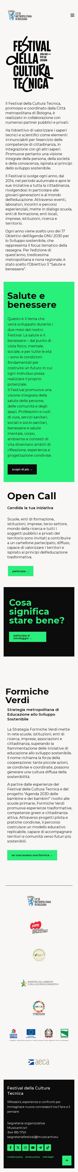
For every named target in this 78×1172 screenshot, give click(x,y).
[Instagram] (25, 1147)
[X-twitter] (18, 1147)
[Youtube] (33, 1147)
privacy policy (32, 1157)
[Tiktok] (47, 1147)
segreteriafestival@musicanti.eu (32, 1137)
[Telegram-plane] (40, 1147)
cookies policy (15, 1157)
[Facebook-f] (10, 1147)
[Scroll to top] (66, 1160)
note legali (48, 1157)
